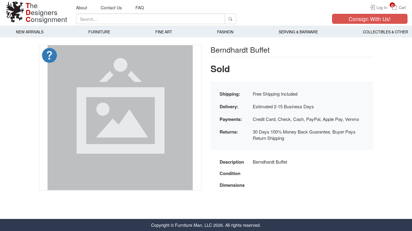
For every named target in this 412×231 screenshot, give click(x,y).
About (81, 8)
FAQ (139, 8)
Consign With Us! (370, 19)
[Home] (15, 12)
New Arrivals (29, 32)
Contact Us (111, 8)
